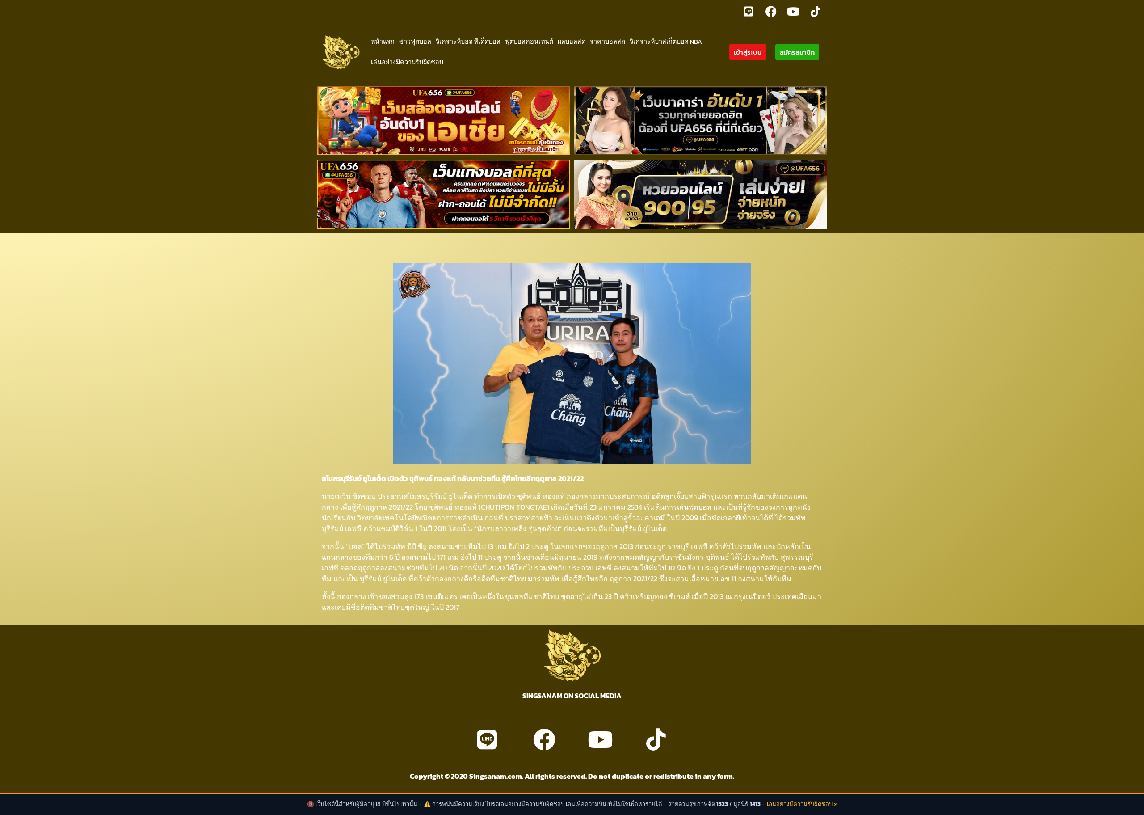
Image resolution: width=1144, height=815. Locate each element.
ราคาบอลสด (607, 41)
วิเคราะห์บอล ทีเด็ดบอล (468, 41)
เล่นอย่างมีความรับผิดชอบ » (802, 804)
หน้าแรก (383, 41)
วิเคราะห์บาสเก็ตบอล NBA (666, 41)
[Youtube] (793, 11)
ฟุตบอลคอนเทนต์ (529, 41)
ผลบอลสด (571, 41)
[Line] (748, 11)
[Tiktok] (815, 11)
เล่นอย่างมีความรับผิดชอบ (407, 62)
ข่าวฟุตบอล (415, 41)
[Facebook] (771, 11)
